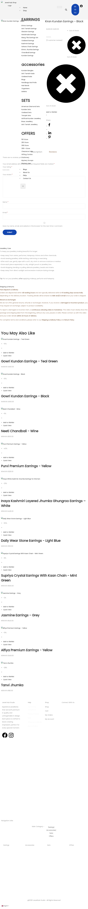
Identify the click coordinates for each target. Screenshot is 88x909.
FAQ (29, 718)
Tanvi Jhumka (12, 685)
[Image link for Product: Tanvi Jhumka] (7, 663)
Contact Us (27, 178)
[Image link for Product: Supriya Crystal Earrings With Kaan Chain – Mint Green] (22, 553)
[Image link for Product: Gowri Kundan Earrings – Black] (13, 374)
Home (25, 7)
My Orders (49, 715)
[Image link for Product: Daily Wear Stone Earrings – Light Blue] (16, 518)
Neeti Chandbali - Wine (19, 431)
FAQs (25, 175)
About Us (26, 172)
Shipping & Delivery (35, 722)
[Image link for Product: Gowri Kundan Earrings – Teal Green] (15, 339)
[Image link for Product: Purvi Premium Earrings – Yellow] (13, 444)
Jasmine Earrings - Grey (20, 615)
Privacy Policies (33, 714)
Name (5, 202)
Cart (46, 711)
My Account (49, 719)
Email (5, 212)
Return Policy (33, 726)
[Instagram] (11, 735)
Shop (25, 10)
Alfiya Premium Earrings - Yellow (26, 650)
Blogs (25, 169)
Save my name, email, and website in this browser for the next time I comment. (33, 226)
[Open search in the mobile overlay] (66, 10)
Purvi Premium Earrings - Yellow (26, 466)
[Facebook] (5, 735)
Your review (8, 174)
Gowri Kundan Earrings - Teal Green (29, 361)
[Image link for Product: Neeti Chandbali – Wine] (10, 409)
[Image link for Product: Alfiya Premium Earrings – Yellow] (14, 628)
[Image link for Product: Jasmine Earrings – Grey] (11, 593)
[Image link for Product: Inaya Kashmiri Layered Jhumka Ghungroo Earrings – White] (20, 479)
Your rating (7, 167)
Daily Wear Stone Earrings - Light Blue (31, 540)
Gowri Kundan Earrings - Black (25, 396)
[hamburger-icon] (59, 7)
